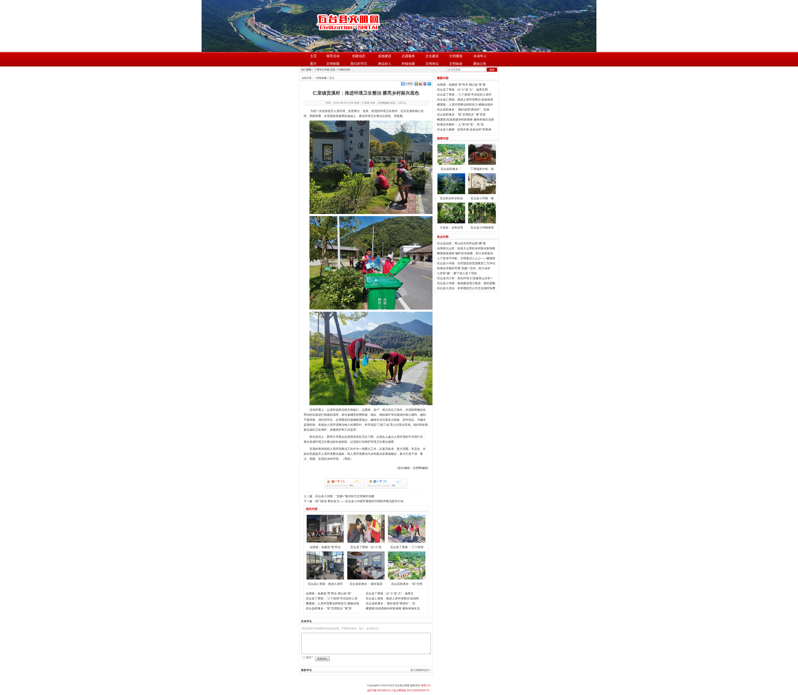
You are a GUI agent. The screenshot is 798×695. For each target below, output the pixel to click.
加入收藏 (491, 2)
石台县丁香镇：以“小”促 (366, 547)
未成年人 (480, 56)
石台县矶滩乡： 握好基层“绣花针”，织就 (463, 109)
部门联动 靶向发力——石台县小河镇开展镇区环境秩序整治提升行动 (359, 501)
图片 (313, 63)
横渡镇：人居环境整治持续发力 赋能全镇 (332, 603)
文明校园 (333, 63)
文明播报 (455, 56)
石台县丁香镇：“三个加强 (406, 547)
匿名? (309, 657)
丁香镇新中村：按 (482, 169)
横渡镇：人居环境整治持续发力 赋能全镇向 (465, 104)
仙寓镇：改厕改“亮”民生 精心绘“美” (329, 593)
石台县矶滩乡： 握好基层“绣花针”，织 (390, 603)
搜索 (491, 69)
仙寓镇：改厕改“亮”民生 (325, 547)
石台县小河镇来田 (482, 227)
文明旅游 (455, 63)
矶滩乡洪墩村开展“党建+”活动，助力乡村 (463, 268)
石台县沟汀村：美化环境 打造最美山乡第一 (465, 278)
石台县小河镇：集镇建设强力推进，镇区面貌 (466, 283)
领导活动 (333, 56)
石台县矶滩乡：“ (451, 169)
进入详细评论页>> (420, 670)
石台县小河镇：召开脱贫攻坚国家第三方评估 (466, 263)
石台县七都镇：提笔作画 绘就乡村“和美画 (464, 129)
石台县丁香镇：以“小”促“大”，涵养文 (390, 593)
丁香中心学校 (321, 69)
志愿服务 (408, 56)
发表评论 (322, 658)
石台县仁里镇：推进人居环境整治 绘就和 (392, 598)
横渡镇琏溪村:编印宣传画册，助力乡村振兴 (465, 253)
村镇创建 (408, 63)
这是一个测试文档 (340, 69)
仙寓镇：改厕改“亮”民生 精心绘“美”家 (461, 84)
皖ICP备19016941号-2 (380, 690)
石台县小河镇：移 (482, 198)
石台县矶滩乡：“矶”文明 (406, 584)
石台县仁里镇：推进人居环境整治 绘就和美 (465, 99)
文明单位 (432, 63)
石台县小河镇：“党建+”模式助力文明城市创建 (344, 496)
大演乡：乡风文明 (451, 227)
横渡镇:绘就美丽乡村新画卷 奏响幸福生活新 (465, 119)
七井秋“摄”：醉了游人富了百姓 (457, 273)
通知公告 (479, 63)
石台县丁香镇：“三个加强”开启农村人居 (331, 598)
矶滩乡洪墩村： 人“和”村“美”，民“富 (460, 124)
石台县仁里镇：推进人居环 (325, 584)
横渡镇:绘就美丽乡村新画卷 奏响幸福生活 (393, 608)
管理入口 (426, 685)
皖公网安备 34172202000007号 (411, 690)
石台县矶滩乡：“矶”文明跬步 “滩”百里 (461, 114)
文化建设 (432, 56)
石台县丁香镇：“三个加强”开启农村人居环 (464, 94)
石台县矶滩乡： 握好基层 (366, 584)
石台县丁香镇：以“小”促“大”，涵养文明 (462, 89)
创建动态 (358, 56)
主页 (313, 56)
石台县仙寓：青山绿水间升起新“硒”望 (461, 243)
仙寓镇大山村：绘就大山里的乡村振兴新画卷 (466, 248)
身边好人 (384, 63)
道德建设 (384, 56)
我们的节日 (358, 63)
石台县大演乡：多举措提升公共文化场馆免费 (466, 288)
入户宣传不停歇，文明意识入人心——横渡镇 (466, 258)
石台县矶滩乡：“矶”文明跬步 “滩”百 (329, 608)
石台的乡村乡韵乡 (451, 198)
